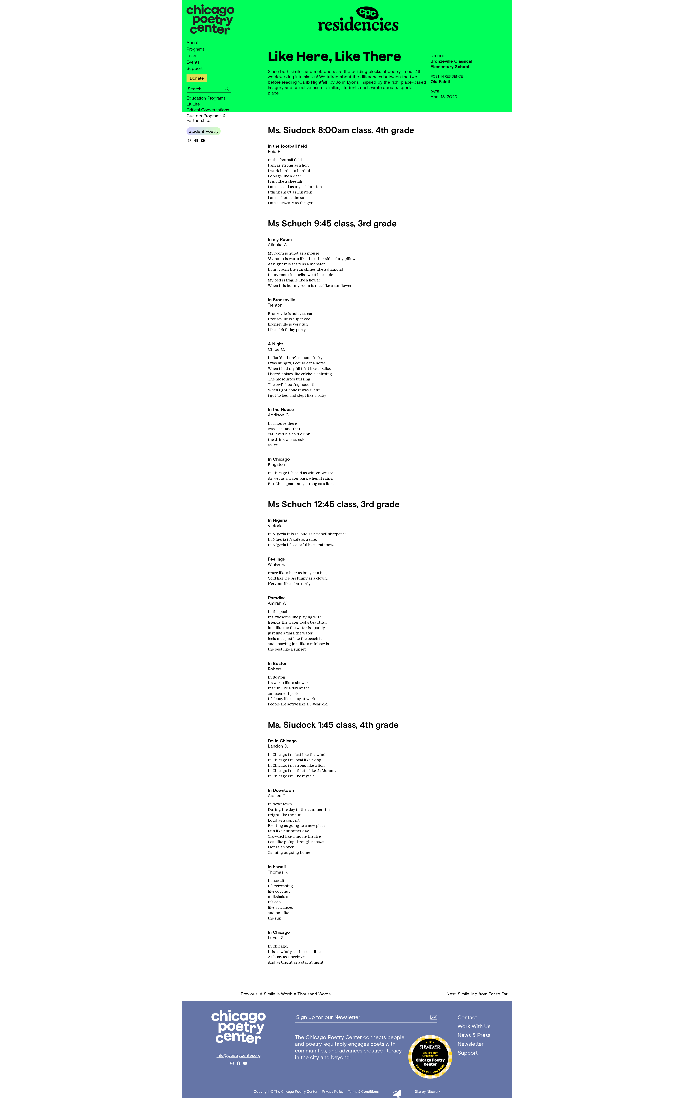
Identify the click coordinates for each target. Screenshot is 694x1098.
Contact (467, 1017)
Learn (192, 55)
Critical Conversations (208, 109)
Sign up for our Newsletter (328, 1017)
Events (193, 62)
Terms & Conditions (363, 1092)
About (193, 42)
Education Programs (206, 98)
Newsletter (471, 1044)
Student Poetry (204, 131)
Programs (196, 49)
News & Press (474, 1035)
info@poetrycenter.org (239, 1055)
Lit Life (193, 104)
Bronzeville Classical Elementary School (451, 64)
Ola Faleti (440, 81)
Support (195, 68)
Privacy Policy (333, 1092)
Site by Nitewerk (427, 1092)
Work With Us (474, 1026)
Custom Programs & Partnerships (206, 118)
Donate (197, 78)
